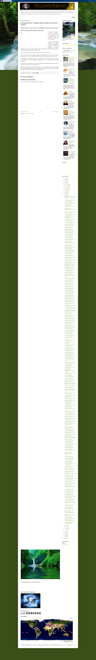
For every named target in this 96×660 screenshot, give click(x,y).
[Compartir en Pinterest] (38, 72)
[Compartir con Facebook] (37, 72)
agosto (65, 190)
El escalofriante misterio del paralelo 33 (71, 69)
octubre (65, 187)
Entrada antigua (55, 111)
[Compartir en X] (35, 72)
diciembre (66, 184)
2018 (65, 179)
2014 (65, 533)
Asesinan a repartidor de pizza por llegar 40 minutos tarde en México (72, 112)
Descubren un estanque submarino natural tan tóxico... (68, 453)
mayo (65, 195)
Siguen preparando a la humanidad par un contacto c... (69, 209)
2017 (65, 181)
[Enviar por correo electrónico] (33, 72)
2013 (65, 535)
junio (65, 193)
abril (65, 525)
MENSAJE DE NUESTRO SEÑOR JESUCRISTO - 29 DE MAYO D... (69, 197)
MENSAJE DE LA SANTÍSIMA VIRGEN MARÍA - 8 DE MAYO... (69, 424)
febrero (65, 528)
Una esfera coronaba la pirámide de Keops (72, 92)
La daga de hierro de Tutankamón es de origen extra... (69, 206)
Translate (70, 52)
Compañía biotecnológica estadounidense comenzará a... (69, 486)
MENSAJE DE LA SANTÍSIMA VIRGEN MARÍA (71, 132)
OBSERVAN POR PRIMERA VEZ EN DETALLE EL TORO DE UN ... (69, 390)
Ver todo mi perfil (65, 544)
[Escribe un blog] (34, 72)
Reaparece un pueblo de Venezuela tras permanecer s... (69, 450)
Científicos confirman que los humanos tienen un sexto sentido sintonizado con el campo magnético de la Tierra (69, 81)
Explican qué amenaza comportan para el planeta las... (69, 408)
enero (65, 530)
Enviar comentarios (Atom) (29, 113)
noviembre (66, 185)
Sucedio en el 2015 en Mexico (69, 385)
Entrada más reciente (24, 111)
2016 (65, 182)
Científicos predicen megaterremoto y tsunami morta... (69, 370)
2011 (65, 538)
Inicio (40, 111)
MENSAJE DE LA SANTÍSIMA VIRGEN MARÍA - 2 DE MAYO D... (69, 502)
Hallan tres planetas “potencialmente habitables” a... (69, 512)
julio (65, 192)
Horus (65, 543)
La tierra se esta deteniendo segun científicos (72, 122)
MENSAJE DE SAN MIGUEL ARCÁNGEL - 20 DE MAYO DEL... (69, 275)
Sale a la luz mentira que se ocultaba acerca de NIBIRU (72, 152)
